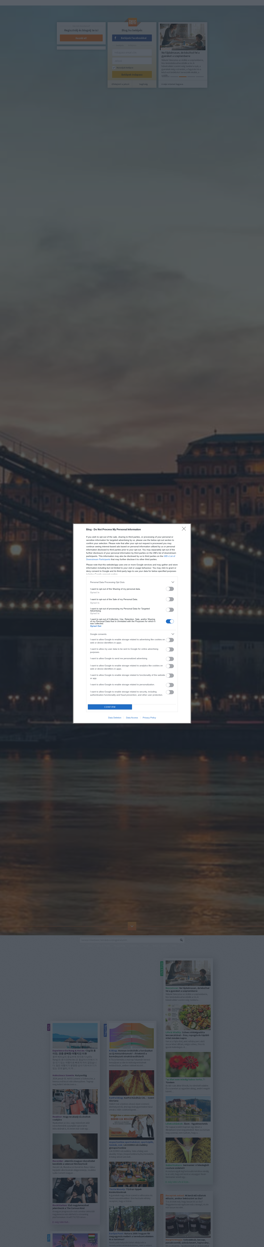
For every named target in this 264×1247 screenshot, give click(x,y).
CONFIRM (110, 707)
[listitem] (132, 582)
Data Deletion (114, 717)
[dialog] (132, 623)
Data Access (132, 717)
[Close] (185, 530)
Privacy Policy (149, 717)
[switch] (170, 589)
